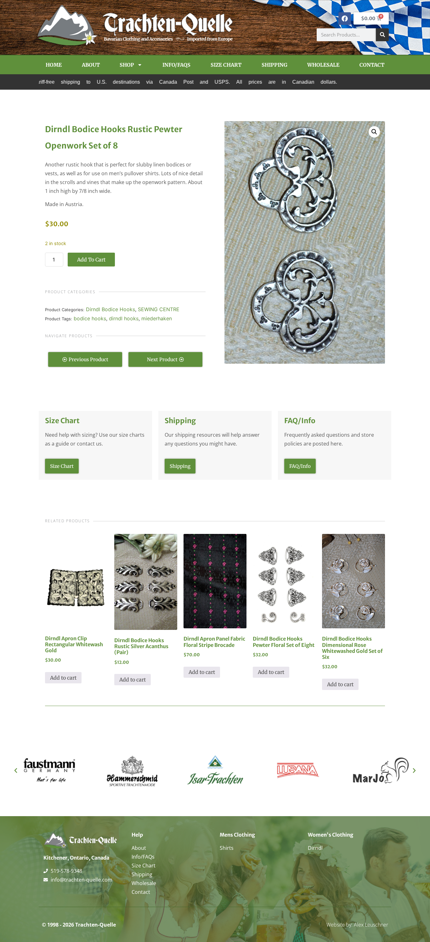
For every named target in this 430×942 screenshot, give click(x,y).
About (91, 65)
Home (54, 65)
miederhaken (156, 318)
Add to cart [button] (63, 678)
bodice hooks (90, 318)
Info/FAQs (176, 65)
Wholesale (323, 65)
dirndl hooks (124, 318)
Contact (371, 65)
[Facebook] (344, 18)
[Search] (382, 34)
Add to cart (91, 259)
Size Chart (226, 65)
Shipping (274, 65)
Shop (127, 65)
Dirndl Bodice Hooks (110, 309)
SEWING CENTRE (158, 309)
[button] (374, 131)
